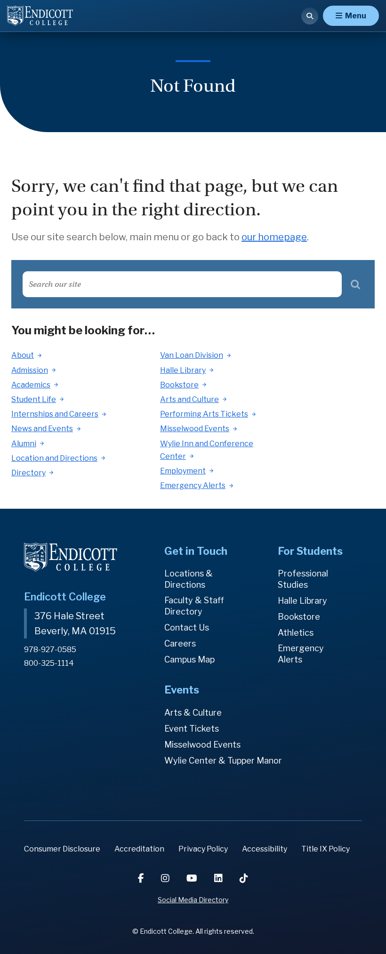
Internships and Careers (54, 414)
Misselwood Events (194, 428)
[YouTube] (192, 878)
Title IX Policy (325, 848)
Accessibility (264, 848)
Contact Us (186, 627)
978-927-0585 (50, 649)
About (22, 355)
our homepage (274, 237)
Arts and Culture (189, 399)
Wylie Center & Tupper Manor (223, 760)
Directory (28, 472)
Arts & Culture (193, 712)
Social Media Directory (193, 900)
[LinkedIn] (219, 878)
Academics (30, 384)
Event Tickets (191, 728)
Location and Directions (54, 458)
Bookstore (179, 384)
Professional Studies (303, 579)
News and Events (42, 428)
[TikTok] (244, 878)
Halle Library (183, 370)
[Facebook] (142, 878)
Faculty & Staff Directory (194, 605)
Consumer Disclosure (62, 848)
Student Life (33, 399)
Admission (29, 370)
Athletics (296, 633)
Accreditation (139, 848)
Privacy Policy (203, 848)
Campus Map (189, 659)
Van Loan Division (191, 355)
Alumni (23, 443)
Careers (180, 643)
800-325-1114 (49, 663)
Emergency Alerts (192, 485)
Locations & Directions (188, 579)
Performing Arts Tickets (204, 414)
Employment (183, 470)
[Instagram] (166, 878)
